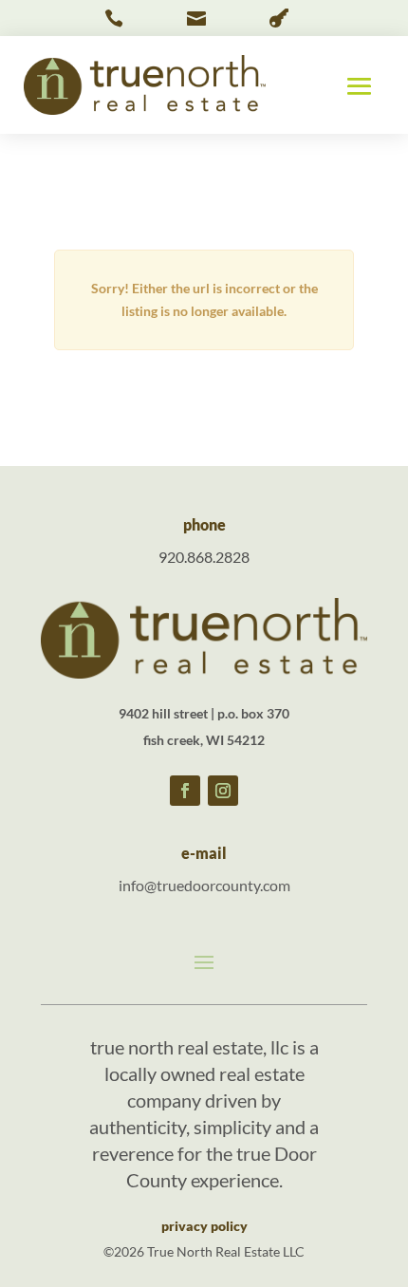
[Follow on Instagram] (223, 790)
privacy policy (204, 1226)
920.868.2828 (204, 557)
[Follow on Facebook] (185, 790)
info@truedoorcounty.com (204, 885)
